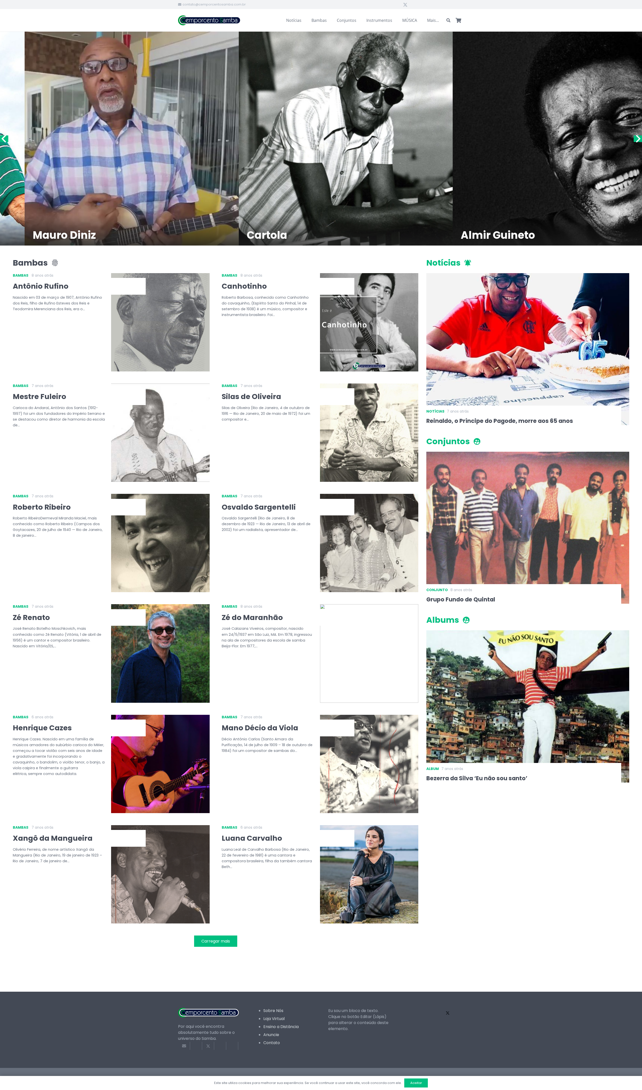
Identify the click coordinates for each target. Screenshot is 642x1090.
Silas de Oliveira (251, 397)
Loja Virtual (274, 1019)
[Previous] (4, 138)
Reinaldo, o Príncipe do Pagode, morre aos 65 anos (499, 421)
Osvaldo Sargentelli (259, 507)
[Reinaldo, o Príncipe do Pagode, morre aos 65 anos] (527, 276)
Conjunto (437, 589)
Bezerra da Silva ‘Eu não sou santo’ (476, 778)
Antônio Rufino (40, 286)
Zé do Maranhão (252, 617)
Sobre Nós (273, 1011)
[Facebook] (396, 4)
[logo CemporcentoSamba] (209, 20)
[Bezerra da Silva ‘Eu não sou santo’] (527, 633)
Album (432, 768)
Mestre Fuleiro (39, 397)
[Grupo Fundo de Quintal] (527, 454)
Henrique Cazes (42, 728)
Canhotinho (244, 286)
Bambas (20, 275)
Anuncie (271, 1035)
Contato (271, 1043)
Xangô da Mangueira (53, 838)
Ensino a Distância (281, 1027)
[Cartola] (153, 139)
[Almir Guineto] (366, 139)
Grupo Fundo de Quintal (460, 599)
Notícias (435, 411)
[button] (448, 20)
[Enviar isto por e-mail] (184, 1046)
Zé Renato (31, 617)
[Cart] (458, 20)
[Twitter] (405, 4)
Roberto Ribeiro (42, 507)
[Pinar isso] (232, 1046)
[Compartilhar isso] (196, 1046)
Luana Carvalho (252, 838)
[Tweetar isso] (208, 1046)
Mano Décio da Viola (260, 728)
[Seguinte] (638, 138)
